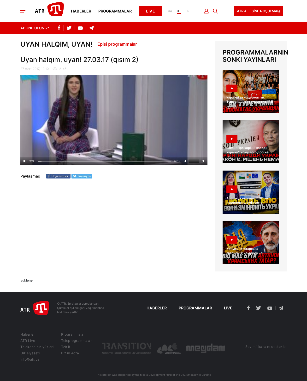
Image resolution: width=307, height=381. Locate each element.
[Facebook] (58, 176)
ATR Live (27, 340)
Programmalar (115, 11)
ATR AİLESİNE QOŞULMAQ (258, 11)
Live (150, 11)
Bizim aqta (70, 353)
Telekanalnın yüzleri (36, 347)
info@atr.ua (30, 359)
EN (187, 11)
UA (170, 11)
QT (179, 11)
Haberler (81, 11)
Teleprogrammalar (76, 340)
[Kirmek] (206, 11)
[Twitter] (81, 176)
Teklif (65, 347)
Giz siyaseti (30, 353)
